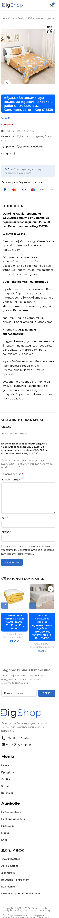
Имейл (6, 531)
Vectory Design (42, 910)
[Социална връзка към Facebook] (15, 153)
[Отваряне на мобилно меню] (45, 5)
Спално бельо (16, 18)
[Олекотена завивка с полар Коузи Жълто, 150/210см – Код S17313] (14, 596)
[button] (4, 605)
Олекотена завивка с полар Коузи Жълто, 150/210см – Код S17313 (14, 622)
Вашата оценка (12, 474)
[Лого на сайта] (12, 4)
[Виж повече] (7, 83)
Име (4, 518)
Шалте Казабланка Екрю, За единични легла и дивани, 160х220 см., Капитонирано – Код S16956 (42, 627)
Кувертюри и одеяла (41, 18)
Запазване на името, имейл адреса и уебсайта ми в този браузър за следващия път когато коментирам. (27, 550)
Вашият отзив (12, 479)
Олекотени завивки (14, 637)
